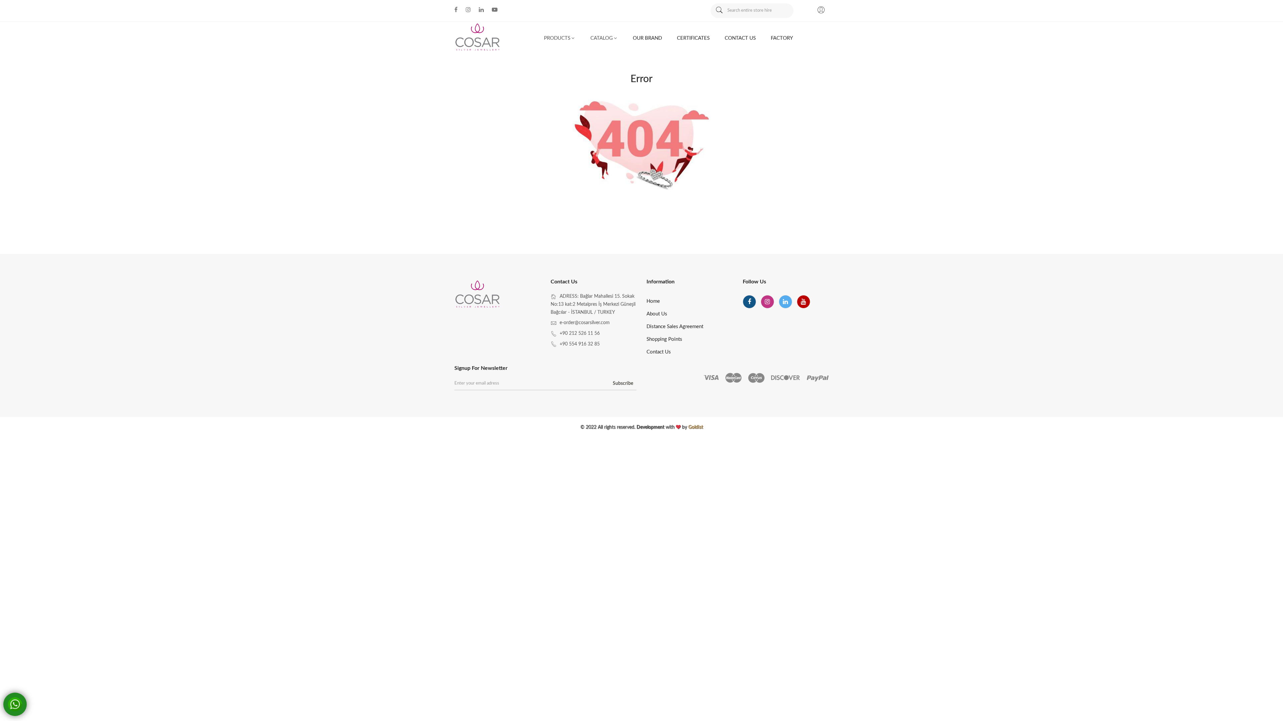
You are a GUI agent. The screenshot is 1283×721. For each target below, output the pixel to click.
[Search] (719, 10)
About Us (657, 313)
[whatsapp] (14, 705)
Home (653, 301)
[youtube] (803, 301)
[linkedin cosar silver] (481, 10)
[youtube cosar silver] (494, 10)
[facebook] (749, 301)
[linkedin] (785, 301)
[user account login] (821, 11)
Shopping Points (664, 339)
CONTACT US (740, 38)
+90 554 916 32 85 (580, 344)
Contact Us (659, 351)
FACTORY (782, 38)
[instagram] (767, 301)
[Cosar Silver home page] (478, 295)
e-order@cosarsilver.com (585, 322)
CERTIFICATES (693, 38)
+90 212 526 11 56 (580, 333)
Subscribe (623, 383)
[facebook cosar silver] (456, 10)
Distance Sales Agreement (675, 326)
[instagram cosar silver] (468, 10)
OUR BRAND (647, 38)
